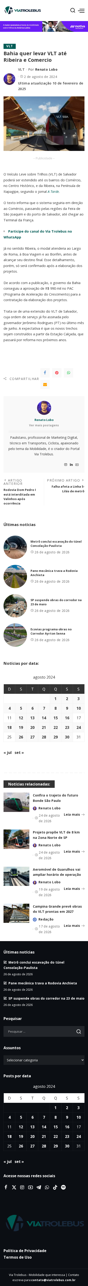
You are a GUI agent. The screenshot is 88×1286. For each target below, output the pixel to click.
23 (67, 727)
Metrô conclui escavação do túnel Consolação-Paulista (56, 544)
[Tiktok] (55, 1187)
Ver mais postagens (44, 425)
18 (9, 727)
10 (79, 708)
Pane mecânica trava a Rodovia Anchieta (42, 983)
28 (44, 737)
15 (56, 717)
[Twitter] (14, 1187)
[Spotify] (63, 1187)
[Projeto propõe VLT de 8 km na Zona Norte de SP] (16, 839)
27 (32, 737)
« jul (8, 752)
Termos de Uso (18, 1257)
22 (56, 727)
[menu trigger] (81, 10)
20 (32, 727)
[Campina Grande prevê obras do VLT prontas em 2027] (16, 913)
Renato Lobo (46, 69)
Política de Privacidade (25, 1250)
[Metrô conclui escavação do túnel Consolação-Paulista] (15, 547)
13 (32, 717)
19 (21, 727)
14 (44, 717)
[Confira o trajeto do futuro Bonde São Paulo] (16, 802)
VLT (9, 46)
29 (56, 737)
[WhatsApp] (68, 372)
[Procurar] (73, 10)
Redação (46, 919)
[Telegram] (38, 1187)
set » (19, 752)
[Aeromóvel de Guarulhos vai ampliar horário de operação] (16, 876)
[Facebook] (45, 372)
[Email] (45, 384)
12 (21, 717)
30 (67, 737)
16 (67, 717)
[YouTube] (77, 465)
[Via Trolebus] (44, 1223)
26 (21, 737)
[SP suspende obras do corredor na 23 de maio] (15, 605)
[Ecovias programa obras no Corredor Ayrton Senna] (15, 635)
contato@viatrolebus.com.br (53, 1280)
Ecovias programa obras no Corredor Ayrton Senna (51, 631)
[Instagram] (66, 465)
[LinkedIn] (71, 465)
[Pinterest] (56, 372)
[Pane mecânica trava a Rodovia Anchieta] (15, 576)
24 (79, 727)
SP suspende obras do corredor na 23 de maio (46, 998)
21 (44, 727)
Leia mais (72, 814)
